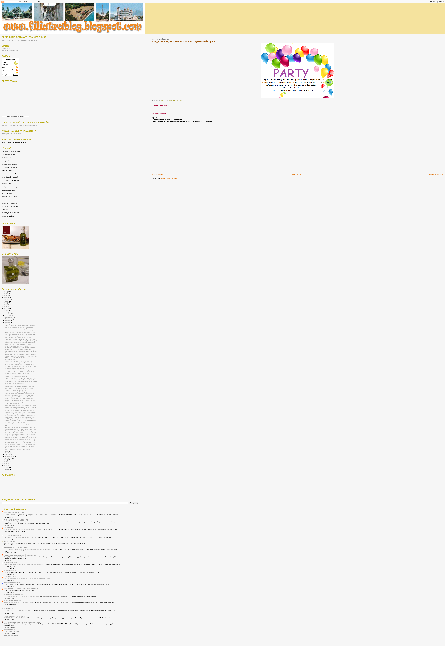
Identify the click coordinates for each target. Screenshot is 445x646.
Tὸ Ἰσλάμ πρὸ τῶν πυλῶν (12, 403)
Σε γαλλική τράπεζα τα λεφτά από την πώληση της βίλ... (20, 395)
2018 (5, 306)
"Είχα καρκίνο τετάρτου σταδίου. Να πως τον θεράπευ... (20, 339)
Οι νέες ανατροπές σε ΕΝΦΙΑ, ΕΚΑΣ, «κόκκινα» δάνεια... (21, 442)
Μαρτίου (7, 454)
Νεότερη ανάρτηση (158, 174)
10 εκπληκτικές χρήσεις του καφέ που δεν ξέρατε (18, 337)
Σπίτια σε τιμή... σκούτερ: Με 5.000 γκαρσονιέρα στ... (19, 392)
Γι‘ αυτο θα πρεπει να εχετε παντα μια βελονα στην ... (19, 336)
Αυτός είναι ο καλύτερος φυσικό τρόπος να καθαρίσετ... (20, 386)
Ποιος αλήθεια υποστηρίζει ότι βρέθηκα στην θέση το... (20, 361)
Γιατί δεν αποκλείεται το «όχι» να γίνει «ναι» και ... (18, 344)
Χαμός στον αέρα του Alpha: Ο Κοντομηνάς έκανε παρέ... (21, 424)
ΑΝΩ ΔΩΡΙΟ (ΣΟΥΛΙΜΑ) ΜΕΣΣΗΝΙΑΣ (16, 520)
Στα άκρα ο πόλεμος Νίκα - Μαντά (14, 368)
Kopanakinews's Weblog (12, 582)
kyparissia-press (9, 629)
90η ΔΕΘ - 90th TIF (9, 543)
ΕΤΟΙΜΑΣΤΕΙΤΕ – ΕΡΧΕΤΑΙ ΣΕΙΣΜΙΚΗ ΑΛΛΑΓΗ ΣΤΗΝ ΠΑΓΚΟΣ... (23, 385)
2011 (5, 467)
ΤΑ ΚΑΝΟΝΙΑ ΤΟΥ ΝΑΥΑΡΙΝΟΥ (14, 594)
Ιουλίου (7, 320)
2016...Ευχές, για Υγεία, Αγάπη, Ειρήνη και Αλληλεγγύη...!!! (20, 624)
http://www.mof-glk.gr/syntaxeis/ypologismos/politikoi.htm (19, 125)
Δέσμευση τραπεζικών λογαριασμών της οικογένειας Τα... (21, 356)
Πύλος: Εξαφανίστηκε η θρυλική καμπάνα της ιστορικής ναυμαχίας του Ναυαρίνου (27, 557)
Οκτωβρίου (8, 315)
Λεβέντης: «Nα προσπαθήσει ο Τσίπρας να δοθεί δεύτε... (20, 342)
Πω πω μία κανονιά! (10, 324)
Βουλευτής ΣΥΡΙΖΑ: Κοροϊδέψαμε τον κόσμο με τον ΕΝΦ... (21, 432)
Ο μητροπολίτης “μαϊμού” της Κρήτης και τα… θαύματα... (20, 427)
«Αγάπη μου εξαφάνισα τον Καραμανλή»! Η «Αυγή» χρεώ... (21, 341)
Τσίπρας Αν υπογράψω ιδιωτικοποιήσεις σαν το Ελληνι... (20, 407)
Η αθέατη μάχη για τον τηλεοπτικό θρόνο (16, 376)
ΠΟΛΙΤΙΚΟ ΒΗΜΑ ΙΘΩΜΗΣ (12, 535)
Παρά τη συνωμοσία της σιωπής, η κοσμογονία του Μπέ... (21, 402)
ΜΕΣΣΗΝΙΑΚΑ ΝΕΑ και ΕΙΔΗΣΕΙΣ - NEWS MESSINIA (21, 588)
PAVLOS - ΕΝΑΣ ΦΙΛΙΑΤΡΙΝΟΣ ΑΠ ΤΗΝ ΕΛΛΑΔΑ (18, 610)
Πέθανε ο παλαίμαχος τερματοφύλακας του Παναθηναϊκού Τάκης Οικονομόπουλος (27, 578)
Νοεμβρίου (8, 313)
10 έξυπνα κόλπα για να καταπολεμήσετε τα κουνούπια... (21, 351)
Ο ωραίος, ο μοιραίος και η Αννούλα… (15, 390)
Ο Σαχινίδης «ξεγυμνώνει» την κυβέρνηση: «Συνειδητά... (20, 434)
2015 (5, 460)
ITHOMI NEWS (8, 527)
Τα (7, 116)
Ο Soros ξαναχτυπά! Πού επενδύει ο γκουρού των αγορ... (21, 354)
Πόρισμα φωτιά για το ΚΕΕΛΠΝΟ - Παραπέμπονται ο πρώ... (21, 420)
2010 (5, 469)
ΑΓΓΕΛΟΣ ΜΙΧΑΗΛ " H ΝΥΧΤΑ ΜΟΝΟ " (15, 618)
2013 (5, 463)
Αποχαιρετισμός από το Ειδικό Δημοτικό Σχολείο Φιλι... (20, 397)
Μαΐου (7, 451)
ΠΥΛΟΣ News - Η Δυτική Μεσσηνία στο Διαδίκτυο (20, 555)
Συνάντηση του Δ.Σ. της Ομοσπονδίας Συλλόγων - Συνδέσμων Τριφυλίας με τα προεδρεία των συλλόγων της (35, 521)
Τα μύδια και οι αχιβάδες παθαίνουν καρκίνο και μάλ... (19, 327)
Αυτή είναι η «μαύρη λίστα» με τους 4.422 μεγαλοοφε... (20, 334)
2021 (5, 301)
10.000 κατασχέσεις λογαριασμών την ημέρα (17, 449)
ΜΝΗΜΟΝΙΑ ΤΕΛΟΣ (10, 359)
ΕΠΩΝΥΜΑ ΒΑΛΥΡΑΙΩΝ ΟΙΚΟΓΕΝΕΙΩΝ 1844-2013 (18, 537)
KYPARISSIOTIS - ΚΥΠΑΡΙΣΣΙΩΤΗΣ (15, 547)
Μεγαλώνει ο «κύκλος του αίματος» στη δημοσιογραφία (20, 400)
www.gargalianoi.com (11, 635)
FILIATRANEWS (9, 608)
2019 (5, 304)
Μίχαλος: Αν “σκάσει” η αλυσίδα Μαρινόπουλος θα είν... (20, 329)
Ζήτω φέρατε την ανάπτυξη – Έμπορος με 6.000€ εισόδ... (21, 429)
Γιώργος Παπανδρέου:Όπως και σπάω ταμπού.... (19, 349)
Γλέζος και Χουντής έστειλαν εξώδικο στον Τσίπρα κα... (20, 431)
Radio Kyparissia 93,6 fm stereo (14, 616)
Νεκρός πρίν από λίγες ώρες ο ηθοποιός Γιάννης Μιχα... (20, 412)
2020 (5, 303)
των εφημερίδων (19, 116)
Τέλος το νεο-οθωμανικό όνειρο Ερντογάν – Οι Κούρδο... (20, 441)
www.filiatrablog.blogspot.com (14, 512)
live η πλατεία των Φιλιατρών (10, 50)
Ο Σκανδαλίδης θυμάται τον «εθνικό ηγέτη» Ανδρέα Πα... (20, 364)
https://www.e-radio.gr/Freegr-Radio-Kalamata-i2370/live (19, 40)
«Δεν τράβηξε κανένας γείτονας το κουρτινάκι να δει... (19, 388)
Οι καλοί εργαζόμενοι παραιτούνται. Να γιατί (17, 373)
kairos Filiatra (10, 59)
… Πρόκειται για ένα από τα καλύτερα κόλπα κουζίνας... (20, 371)
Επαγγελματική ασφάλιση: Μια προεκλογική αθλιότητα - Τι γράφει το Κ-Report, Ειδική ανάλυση (30, 514)
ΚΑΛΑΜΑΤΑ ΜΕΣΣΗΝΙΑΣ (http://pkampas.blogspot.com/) (22, 622)
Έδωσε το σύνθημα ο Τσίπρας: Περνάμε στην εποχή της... (21, 437)
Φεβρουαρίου (9, 456)
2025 (5, 293)
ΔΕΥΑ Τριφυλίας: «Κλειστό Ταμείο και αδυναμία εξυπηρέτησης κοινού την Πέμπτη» (27, 549)
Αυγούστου (8, 319)
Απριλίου (7, 453)
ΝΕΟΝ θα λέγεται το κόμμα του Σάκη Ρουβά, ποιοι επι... (20, 325)
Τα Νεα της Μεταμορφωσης (12, 600)
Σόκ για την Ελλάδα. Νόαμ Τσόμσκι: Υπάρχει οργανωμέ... (21, 417)
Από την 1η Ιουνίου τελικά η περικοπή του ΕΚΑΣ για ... (20, 446)
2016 (5, 310)
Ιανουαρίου (8, 458)
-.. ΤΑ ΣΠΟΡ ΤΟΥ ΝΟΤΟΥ (12, 576)
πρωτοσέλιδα (11, 116)
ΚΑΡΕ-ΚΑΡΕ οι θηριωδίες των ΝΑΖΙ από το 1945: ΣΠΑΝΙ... (21, 366)
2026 (5, 292)
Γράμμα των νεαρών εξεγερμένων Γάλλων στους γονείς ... (21, 405)
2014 (5, 461)
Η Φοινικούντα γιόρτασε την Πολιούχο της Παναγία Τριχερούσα (22, 596)
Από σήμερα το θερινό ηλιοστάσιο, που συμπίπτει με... (20, 369)
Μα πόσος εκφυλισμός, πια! (12, 447)
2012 (5, 465)
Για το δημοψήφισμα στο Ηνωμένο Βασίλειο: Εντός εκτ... (20, 347)
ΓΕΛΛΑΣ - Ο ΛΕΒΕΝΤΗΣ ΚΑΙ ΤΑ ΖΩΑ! (15, 358)
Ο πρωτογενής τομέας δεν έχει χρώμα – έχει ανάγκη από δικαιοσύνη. (23, 564)
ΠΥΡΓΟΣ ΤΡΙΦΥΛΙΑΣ (10, 563)
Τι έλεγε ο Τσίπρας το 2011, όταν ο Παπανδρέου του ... (20, 398)
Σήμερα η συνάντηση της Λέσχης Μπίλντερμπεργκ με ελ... (21, 415)
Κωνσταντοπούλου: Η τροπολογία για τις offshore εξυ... (20, 444)
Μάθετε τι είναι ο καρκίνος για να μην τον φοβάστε (18, 425)
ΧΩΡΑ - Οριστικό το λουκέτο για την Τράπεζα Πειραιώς (19, 602)
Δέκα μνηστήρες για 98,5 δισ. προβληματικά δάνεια (19, 408)
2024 (5, 295)
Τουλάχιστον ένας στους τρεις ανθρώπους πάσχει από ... (21, 439)
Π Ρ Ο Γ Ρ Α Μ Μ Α (9, 584)
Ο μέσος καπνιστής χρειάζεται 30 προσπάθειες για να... (20, 332)
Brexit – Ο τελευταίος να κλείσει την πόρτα (16, 346)
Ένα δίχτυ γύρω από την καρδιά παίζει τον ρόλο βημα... (20, 330)
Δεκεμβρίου (8, 312)
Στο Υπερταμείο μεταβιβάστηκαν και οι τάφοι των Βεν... (20, 436)
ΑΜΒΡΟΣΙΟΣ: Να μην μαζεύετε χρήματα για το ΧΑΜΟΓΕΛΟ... (22, 381)
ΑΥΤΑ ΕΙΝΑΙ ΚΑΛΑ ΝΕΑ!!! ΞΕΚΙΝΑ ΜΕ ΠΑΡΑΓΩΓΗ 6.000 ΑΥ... (21, 378)
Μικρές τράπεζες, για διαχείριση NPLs (15, 383)
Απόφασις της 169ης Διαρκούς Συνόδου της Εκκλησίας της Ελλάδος (23, 529)
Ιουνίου (7, 322)
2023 (5, 297)
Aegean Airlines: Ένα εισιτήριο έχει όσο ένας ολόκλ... (19, 363)
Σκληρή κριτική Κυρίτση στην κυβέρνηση (16, 414)
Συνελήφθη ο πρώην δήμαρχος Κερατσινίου (17, 374)
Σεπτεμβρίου (8, 317)
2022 (5, 299)
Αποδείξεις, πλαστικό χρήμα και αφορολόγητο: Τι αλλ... (20, 419)
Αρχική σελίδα (296, 174)
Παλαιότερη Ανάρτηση (436, 174)
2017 (5, 308)
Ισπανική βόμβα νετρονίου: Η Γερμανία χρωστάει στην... (20, 410)
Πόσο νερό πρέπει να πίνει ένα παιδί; (15, 422)
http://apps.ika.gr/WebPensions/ (11, 134)
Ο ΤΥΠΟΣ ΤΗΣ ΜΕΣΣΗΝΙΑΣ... (13, 631)
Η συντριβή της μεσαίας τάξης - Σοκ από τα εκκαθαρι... (20, 393)
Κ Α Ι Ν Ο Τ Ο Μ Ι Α (10, 541)
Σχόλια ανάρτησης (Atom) (169, 178)
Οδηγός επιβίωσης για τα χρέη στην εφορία (17, 352)
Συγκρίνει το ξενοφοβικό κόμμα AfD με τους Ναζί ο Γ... (20, 380)
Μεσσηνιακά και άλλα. (11, 570)
